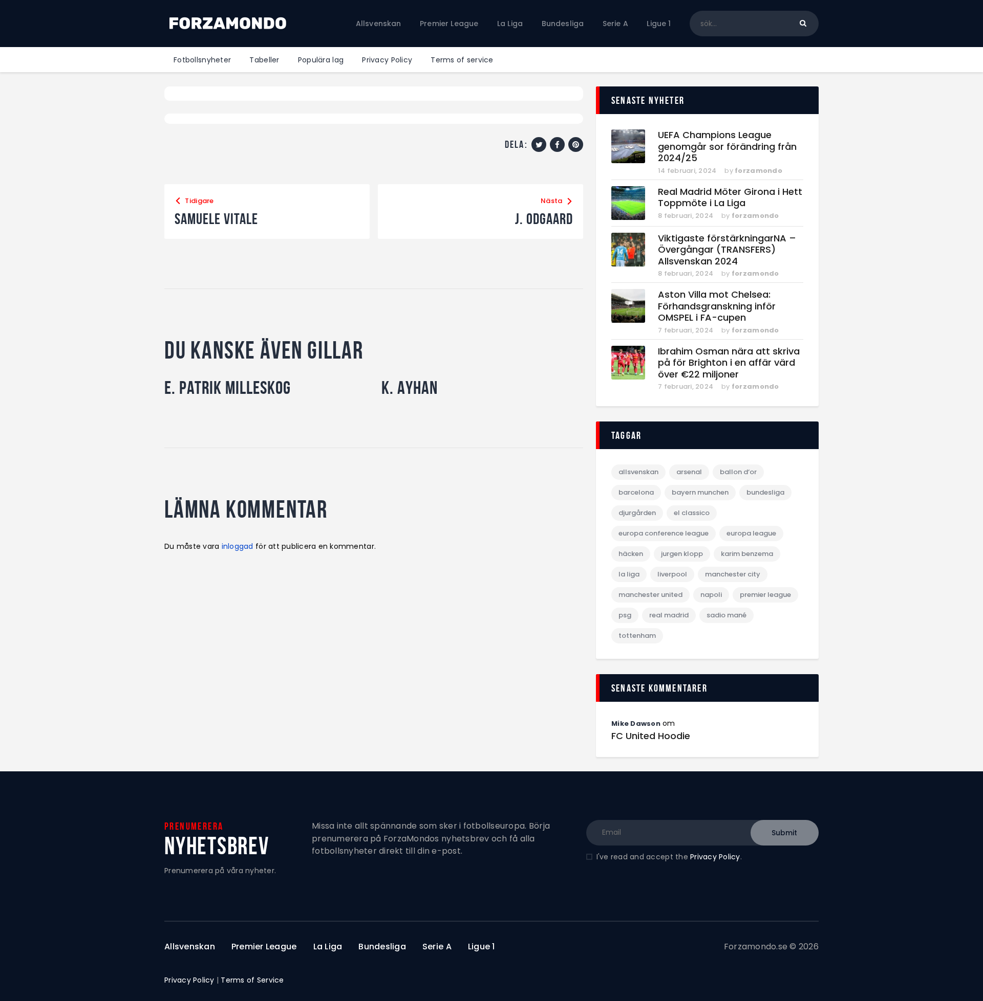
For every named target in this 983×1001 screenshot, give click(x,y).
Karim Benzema (747, 554)
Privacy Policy (715, 857)
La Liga (628, 574)
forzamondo (758, 170)
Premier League (765, 594)
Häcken (630, 554)
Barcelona (636, 492)
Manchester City (732, 574)
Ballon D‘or (738, 472)
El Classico (692, 513)
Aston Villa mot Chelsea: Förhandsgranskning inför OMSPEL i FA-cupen (717, 306)
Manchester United (650, 594)
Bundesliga (765, 492)
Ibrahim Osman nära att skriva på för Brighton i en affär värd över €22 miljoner (729, 363)
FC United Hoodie (650, 736)
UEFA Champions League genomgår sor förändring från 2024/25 (727, 146)
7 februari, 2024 (685, 330)
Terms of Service (252, 980)
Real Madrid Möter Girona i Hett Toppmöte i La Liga (730, 197)
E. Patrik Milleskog (227, 387)
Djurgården (637, 513)
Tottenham (637, 635)
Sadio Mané (726, 615)
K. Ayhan (409, 387)
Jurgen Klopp (682, 554)
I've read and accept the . (669, 857)
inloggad (237, 546)
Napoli (711, 594)
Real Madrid (669, 615)
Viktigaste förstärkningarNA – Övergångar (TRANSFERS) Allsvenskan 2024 (727, 250)
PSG (624, 615)
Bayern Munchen (700, 492)
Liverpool (672, 574)
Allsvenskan (638, 472)
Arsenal (689, 472)
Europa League (751, 533)
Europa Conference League (663, 533)
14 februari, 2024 (687, 170)
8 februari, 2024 (685, 215)
